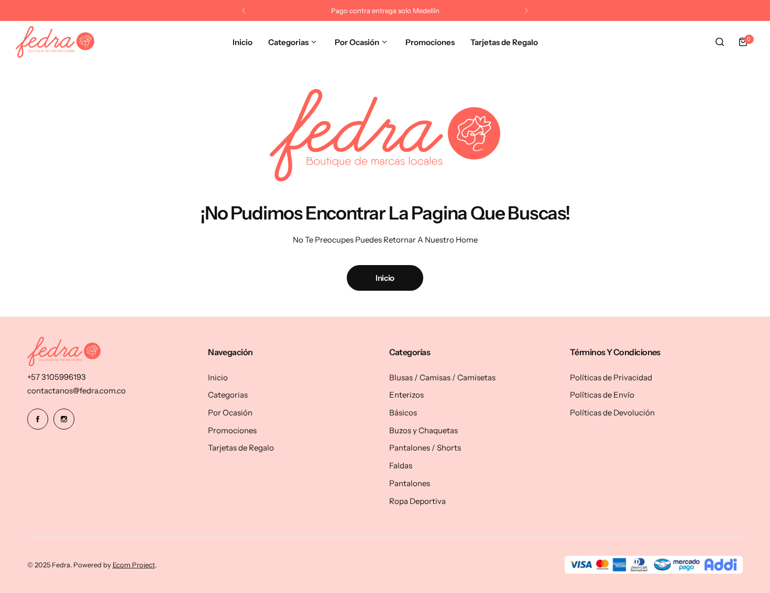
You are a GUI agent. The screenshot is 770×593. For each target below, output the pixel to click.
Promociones (232, 430)
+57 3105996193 (56, 377)
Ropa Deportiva (417, 501)
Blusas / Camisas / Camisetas (442, 377)
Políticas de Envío (602, 395)
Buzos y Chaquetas (423, 430)
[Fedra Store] (55, 42)
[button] (243, 10)
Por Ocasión (230, 413)
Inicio (385, 278)
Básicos (403, 413)
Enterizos (406, 395)
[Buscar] (719, 41)
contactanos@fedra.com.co (76, 391)
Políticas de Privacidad (611, 377)
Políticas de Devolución (612, 413)
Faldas (400, 465)
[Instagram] (63, 419)
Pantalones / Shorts (425, 448)
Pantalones (409, 483)
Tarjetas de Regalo (241, 448)
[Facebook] (37, 419)
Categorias (228, 395)
